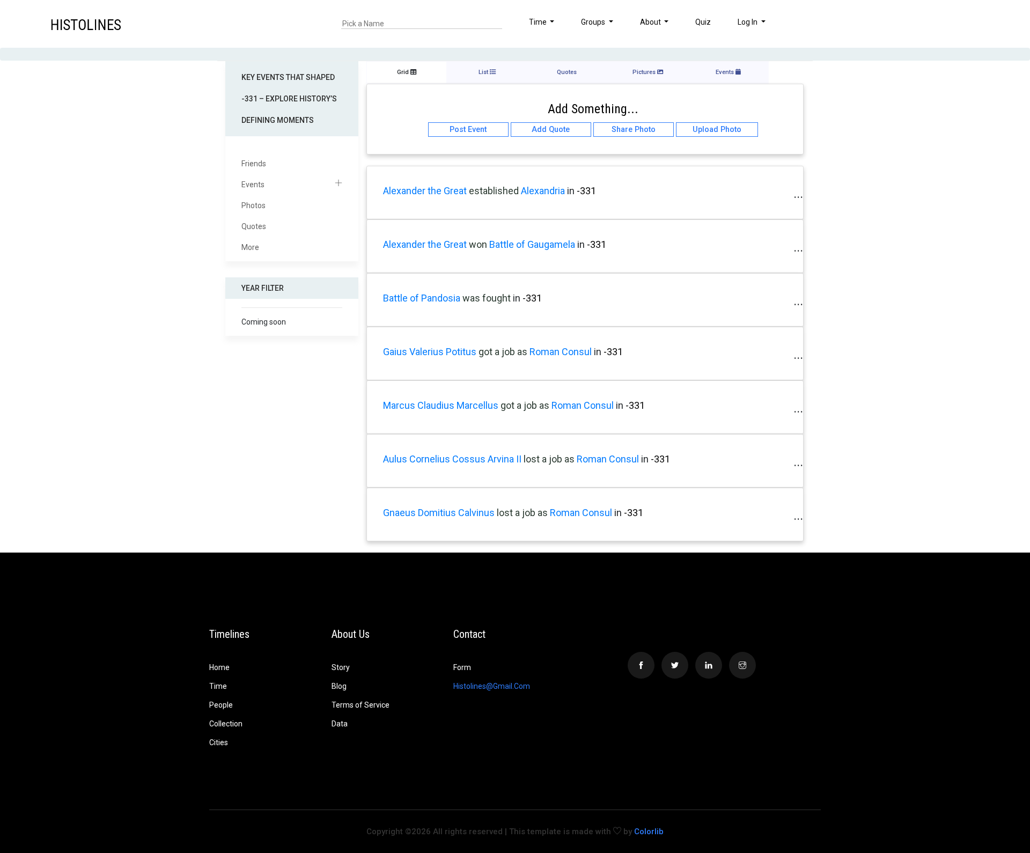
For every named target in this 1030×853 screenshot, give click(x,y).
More (250, 247)
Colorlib (649, 831)
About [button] (651, 22)
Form (462, 667)
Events (252, 184)
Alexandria (544, 190)
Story (341, 667)
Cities (218, 742)
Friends (253, 163)
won (478, 244)
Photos (253, 205)
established (494, 190)
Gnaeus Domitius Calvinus (439, 512)
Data (340, 723)
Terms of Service (360, 705)
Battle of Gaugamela (532, 244)
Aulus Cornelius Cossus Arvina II (452, 459)
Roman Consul (560, 351)
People (221, 705)
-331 (586, 190)
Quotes (253, 226)
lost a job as (550, 459)
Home (219, 667)
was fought (486, 298)
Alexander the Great (425, 190)
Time (218, 686)
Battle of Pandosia (421, 298)
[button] (978, 23)
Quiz (703, 22)
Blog (339, 686)
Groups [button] (594, 22)
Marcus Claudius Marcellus (440, 405)
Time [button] (538, 22)
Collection (225, 723)
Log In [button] (748, 22)
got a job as (504, 351)
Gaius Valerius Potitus (429, 351)
